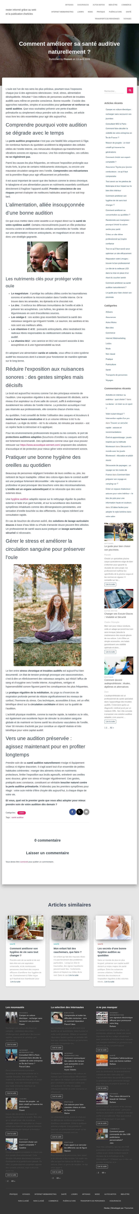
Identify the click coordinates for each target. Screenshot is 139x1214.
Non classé (110, 354)
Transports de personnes (107, 19)
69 (12, 1181)
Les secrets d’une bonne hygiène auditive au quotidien (112, 952)
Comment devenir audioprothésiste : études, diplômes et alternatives (117, 683)
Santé (128, 12)
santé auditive (17, 817)
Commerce (126, 5)
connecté (24, 862)
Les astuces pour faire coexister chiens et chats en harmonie (75, 1107)
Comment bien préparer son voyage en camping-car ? (118, 479)
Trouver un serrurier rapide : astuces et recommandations (117, 427)
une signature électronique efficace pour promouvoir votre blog (121, 1020)
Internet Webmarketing (62, 12)
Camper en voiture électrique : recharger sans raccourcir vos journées (119, 114)
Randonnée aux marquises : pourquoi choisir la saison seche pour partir (118, 224)
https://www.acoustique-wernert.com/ (40, 445)
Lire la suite (110, 584)
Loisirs (80, 12)
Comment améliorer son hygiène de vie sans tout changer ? (116, 200)
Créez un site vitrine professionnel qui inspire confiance (116, 239)
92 (111, 728)
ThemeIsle (128, 1208)
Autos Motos (99, 5)
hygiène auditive (20, 499)
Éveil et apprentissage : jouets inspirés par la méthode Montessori (119, 442)
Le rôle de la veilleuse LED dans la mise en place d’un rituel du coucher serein (117, 273)
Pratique (101, 12)
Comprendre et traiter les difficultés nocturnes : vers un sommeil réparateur (75, 1018)
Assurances (83, 5)
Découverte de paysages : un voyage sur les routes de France (118, 470)
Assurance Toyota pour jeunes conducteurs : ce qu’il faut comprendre (119, 171)
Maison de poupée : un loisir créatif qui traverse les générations (118, 147)
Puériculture (115, 12)
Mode (90, 12)
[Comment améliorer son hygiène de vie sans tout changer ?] (25, 927)
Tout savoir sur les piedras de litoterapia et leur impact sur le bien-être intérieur (119, 186)
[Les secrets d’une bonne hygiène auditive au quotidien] (113, 927)
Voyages (127, 19)
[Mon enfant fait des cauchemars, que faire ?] (69, 927)
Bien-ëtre (113, 5)
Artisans (69, 5)
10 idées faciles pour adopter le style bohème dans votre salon (118, 511)
